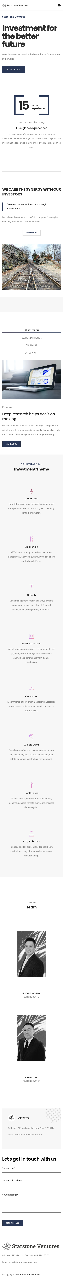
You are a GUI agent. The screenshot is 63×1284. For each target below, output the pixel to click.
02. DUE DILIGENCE (32, 337)
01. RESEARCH (31, 330)
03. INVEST (31, 345)
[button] (13, 69)
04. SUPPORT (32, 352)
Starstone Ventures (30, 1274)
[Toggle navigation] (59, 5)
